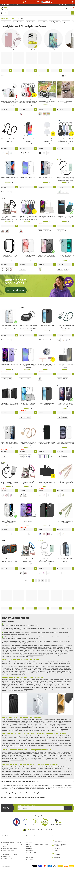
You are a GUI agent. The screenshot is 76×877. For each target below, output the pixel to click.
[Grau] (44, 153)
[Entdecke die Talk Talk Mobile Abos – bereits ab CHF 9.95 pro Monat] (37, 285)
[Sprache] (63, 8)
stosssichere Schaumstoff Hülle (35, 655)
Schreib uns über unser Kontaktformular (60, 845)
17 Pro (21, 152)
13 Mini (21, 534)
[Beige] (6, 153)
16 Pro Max (60, 269)
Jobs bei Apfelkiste (30, 857)
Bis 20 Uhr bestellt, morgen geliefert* (12, 858)
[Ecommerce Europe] (26, 822)
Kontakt (28, 840)
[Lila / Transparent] (67, 191)
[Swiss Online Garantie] (16, 822)
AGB (27, 855)
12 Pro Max (3, 456)
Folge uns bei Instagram (57, 853)
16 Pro (40, 339)
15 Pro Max (45, 230)
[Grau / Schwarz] (2, 495)
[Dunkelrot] (48, 534)
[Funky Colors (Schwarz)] (40, 378)
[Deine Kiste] (72, 8)
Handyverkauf (29, 846)
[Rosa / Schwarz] (6, 495)
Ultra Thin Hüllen (28, 689)
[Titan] (6, 269)
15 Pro (40, 230)
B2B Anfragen (29, 859)
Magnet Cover (66, 22)
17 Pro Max (27, 152)
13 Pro (26, 534)
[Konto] (66, 8)
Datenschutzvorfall (31, 853)
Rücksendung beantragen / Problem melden (37, 844)
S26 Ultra (22, 378)
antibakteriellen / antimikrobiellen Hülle (56, 745)
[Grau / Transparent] (58, 191)
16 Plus (65, 269)
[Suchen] (72, 13)
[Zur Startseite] (4, 8)
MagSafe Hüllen (42, 22)
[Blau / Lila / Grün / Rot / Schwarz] (21, 114)
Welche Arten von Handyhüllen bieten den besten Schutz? (20, 781)
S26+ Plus (28, 378)
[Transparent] (2, 269)
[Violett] (44, 456)
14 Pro (2, 191)
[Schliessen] (73, 2)
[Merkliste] (69, 8)
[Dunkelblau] (40, 114)
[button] (3, 13)
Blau (58, 230)
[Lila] (40, 456)
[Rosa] (44, 114)
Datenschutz (29, 850)
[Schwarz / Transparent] (48, 573)
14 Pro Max (8, 191)
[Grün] (40, 269)
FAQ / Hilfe (29, 842)
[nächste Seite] (41, 75)
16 (62, 573)
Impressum (29, 848)
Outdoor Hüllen (31, 22)
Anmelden (67, 808)
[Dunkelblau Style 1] (11, 153)
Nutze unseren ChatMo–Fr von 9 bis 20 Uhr (60, 840)
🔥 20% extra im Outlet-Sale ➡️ (36, 2)
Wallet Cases (5, 671)
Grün (62, 230)
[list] (37, 21)
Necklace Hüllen (6, 22)
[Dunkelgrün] (2, 153)
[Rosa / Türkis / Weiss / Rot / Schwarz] (21, 230)
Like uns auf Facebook (57, 849)
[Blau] (6, 230)
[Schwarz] (40, 153)
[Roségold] (11, 269)
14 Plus (28, 417)
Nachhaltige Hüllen (54, 22)
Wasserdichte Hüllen (18, 22)
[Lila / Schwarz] (11, 495)
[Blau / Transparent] (63, 191)
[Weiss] (48, 114)
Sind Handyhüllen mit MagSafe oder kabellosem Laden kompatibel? (23, 797)
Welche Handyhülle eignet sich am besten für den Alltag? (20, 793)
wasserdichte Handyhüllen (17, 760)
